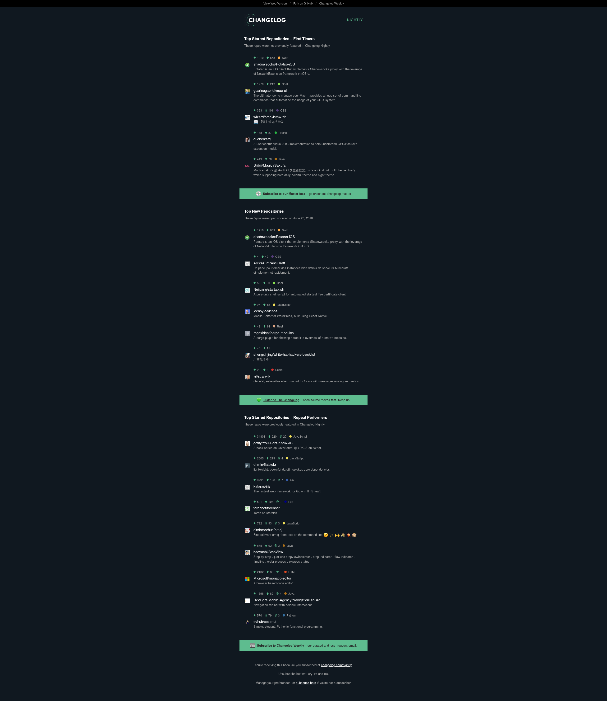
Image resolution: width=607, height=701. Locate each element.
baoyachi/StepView (268, 551)
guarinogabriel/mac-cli (270, 90)
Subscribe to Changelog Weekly (280, 645)
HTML (292, 572)
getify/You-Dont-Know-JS (273, 442)
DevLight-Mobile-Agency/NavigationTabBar (286, 599)
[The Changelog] (265, 25)
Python (291, 615)
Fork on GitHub (303, 3)
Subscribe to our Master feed (284, 193)
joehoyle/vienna (265, 310)
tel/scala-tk (261, 376)
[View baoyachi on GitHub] (247, 553)
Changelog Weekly (331, 3)
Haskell (283, 133)
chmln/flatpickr (264, 464)
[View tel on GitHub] (247, 378)
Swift (285, 58)
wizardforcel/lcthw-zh (269, 116)
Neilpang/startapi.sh (268, 289)
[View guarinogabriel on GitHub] (247, 92)
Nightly (355, 19)
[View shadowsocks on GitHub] (247, 66)
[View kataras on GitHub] (247, 488)
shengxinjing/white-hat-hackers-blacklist (284, 354)
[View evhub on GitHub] (247, 623)
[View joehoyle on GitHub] (247, 312)
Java (282, 159)
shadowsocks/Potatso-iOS (274, 63)
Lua (290, 502)
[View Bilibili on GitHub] (247, 167)
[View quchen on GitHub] (247, 140)
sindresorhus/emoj (267, 529)
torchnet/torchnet (266, 507)
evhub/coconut (264, 621)
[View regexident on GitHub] (247, 334)
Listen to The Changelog (281, 399)
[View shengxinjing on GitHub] (247, 356)
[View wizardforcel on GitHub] (247, 118)
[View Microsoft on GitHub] (247, 580)
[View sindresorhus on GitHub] (247, 531)
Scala (279, 370)
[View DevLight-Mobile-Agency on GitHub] (247, 601)
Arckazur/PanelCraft (269, 262)
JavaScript (283, 305)
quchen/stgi (262, 138)
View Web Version (275, 3)
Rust (280, 326)
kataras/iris (262, 486)
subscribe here (306, 682)
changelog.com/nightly (336, 665)
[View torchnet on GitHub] (247, 509)
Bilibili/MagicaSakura (269, 165)
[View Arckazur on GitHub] (247, 264)
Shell (285, 84)
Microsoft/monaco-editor (272, 577)
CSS (283, 110)
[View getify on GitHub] (247, 444)
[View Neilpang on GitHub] (247, 291)
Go (292, 480)
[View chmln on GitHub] (247, 466)
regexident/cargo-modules (273, 332)
